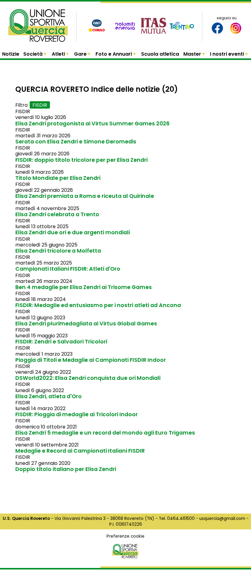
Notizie (10, 53)
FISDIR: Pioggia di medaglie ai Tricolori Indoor (76, 414)
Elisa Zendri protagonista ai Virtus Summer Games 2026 (92, 123)
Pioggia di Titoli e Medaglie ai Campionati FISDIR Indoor (90, 360)
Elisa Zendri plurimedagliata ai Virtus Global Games (86, 323)
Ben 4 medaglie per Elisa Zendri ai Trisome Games (83, 287)
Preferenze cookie (125, 536)
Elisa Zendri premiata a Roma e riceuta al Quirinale (84, 196)
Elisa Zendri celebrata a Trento (57, 214)
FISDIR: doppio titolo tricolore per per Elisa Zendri (81, 160)
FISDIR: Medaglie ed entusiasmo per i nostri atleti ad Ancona (98, 305)
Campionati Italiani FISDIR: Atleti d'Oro (67, 268)
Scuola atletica (160, 53)
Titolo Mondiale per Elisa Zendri (57, 178)
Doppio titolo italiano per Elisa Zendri (65, 469)
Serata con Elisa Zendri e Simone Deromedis (75, 141)
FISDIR (39, 105)
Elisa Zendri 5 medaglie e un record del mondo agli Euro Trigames (105, 432)
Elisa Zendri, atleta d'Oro (48, 396)
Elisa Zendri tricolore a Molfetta (58, 250)
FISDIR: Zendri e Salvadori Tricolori (61, 341)
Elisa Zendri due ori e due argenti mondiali (72, 232)
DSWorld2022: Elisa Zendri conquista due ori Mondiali (87, 378)
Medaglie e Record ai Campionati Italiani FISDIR (80, 450)
